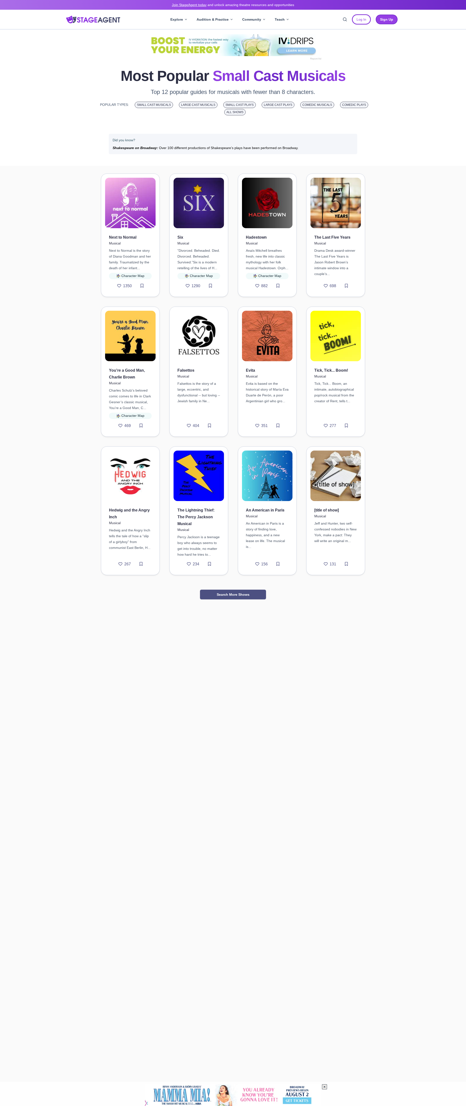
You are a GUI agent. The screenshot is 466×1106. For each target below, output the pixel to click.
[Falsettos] (199, 336)
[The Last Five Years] (335, 203)
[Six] (199, 203)
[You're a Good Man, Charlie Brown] (130, 336)
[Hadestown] (267, 203)
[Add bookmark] (142, 286)
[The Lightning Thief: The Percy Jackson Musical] (199, 476)
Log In (361, 19)
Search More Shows (233, 594)
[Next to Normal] (130, 203)
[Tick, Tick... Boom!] (335, 336)
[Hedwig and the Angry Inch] (130, 476)
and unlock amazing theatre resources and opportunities (233, 5)
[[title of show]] (335, 476)
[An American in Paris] (267, 476)
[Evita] (267, 336)
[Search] (345, 19)
